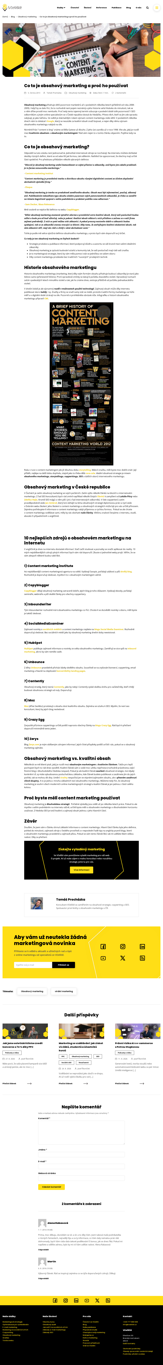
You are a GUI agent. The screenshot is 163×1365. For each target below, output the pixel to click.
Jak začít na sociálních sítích (55, 1327)
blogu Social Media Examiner (109, 629)
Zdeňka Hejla (30, 499)
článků (100, 496)
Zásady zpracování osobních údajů (138, 1351)
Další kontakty (129, 1343)
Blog (128, 7)
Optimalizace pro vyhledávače (16, 1324)
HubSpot (28, 648)
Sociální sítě (66, 1062)
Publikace (116, 7)
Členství (75, 7)
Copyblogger (72, 209)
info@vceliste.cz (130, 1324)
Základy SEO (48, 1332)
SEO (97, 1056)
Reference (101, 7)
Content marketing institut (39, 173)
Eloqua (28, 187)
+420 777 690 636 (130, 1322)
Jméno (42, 1149)
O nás (138, 7)
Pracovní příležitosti (91, 1343)
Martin (51, 1261)
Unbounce (36, 667)
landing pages (78, 671)
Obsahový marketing (27, 16)
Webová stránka (47, 1173)
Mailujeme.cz (88, 1335)
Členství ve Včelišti (91, 1322)
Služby (60, 7)
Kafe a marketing (90, 1338)
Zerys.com (34, 744)
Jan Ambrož (51, 503)
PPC (63, 1056)
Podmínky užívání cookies (134, 1354)
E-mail (42, 1161)
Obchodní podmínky (131, 1348)
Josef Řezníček (27, 1059)
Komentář (44, 1118)
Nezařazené (84, 1062)
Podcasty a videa (12, 1053)
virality (63, 777)
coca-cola (90, 473)
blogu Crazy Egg (103, 725)
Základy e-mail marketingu (54, 1330)
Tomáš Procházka (54, 93)
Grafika (6, 1338)
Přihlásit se (63, 965)
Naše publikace (89, 1327)
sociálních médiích (52, 629)
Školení (87, 7)
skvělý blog (126, 571)
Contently (59, 686)
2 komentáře (120, 93)
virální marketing (64, 991)
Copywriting (8, 1332)
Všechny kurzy (49, 1322)
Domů (5, 16)
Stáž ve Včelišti (89, 1345)
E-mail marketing (10, 1327)
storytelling (85, 470)
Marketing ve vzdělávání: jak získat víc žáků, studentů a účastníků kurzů (81, 1047)
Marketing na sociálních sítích (15, 1330)
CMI (46, 298)
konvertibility (64, 671)
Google (50, 121)
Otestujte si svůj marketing (94, 1332)
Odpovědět (43, 1250)
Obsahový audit (49, 1324)
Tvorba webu (8, 1340)
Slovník (86, 1340)
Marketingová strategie (12, 1322)
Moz (26, 706)
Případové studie (90, 1330)
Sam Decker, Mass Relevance (40, 204)
